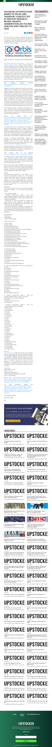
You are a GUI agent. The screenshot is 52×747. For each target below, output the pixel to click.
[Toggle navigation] (4, 1)
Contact (37, 714)
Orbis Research (8, 352)
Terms (14, 714)
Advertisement (31, 714)
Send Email (9, 371)
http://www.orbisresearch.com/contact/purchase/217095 (17, 154)
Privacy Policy (22, 715)
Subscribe (26, 741)
